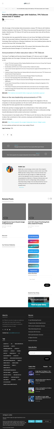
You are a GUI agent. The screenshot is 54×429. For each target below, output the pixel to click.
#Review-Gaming (6, 372)
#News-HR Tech (6, 365)
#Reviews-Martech (15, 377)
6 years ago (11, 19)
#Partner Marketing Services (9, 370)
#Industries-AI (13, 353)
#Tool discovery (6, 382)
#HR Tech (5, 353)
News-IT (13, 8)
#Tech (19, 379)
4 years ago (37, 391)
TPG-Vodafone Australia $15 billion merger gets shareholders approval (26, 93)
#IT (19, 353)
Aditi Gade (4, 226)
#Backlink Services (19, 343)
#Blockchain (6, 346)
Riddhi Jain (7, 19)
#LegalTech (15, 355)
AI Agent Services (32, 337)
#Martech (5, 358)
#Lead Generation (7, 355)
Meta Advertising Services (34, 329)
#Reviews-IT (6, 377)
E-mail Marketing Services (34, 320)
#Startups (13, 379)
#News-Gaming (15, 362)
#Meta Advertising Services (16, 358)
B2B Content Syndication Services (36, 326)
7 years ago (9, 226)
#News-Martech (6, 367)
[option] (14, 216)
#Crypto (13, 346)
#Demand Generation (7, 348)
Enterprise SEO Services (34, 331)
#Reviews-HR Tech (17, 374)
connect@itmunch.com (14, 332)
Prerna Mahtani (31, 226)
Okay (31, 421)
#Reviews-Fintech (7, 374)
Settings (47, 421)
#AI (11, 343)
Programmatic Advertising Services (37, 323)
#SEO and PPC (6, 379)
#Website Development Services (10, 384)
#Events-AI (17, 348)
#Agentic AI (5, 343)
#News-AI (19, 360)
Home (6, 8)
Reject (38, 421)
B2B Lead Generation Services (35, 334)
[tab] (45, 367)
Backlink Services (32, 340)
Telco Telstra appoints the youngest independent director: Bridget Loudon (27, 122)
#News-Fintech (6, 362)
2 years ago (37, 374)
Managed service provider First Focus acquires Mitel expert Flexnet (29, 146)
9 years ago (37, 382)
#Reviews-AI (15, 372)
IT (9, 8)
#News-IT (14, 365)
